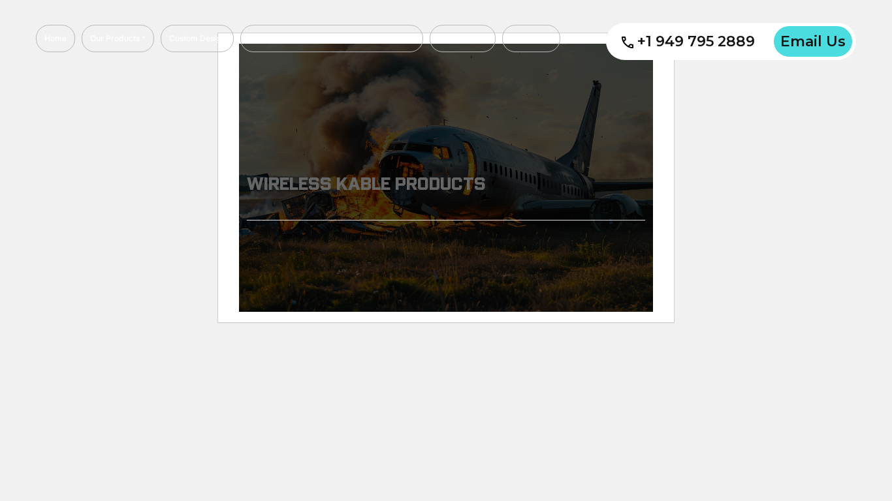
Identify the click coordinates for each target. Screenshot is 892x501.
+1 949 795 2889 (696, 41)
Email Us (813, 41)
